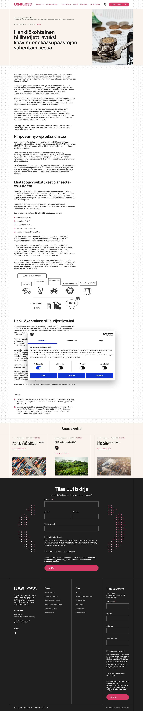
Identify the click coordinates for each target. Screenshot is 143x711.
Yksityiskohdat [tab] (71, 341)
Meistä (75, 4)
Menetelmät (80, 609)
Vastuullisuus (66, 4)
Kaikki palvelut (50, 592)
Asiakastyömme (51, 4)
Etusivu (16, 18)
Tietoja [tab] (100, 341)
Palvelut (39, 4)
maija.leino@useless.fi (22, 621)
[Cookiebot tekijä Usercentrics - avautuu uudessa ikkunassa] (104, 334)
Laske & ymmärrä (51, 596)
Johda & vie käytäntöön (53, 604)
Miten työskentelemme (84, 596)
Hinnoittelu (84, 4)
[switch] (58, 367)
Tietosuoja (108, 708)
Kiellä (43, 375)
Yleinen (38, 24)
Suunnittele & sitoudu (52, 600)
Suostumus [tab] (42, 341)
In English (125, 708)
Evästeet (117, 708)
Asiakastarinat (50, 613)
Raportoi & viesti (51, 609)
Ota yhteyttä (119, 4)
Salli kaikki (99, 375)
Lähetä (51, 568)
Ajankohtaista (95, 4)
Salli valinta (71, 375)
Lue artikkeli (19, 449)
